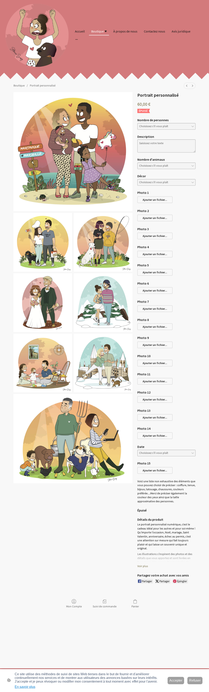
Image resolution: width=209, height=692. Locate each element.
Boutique (19, 85)
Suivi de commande (105, 606)
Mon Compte (74, 606)
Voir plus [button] (142, 566)
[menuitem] (187, 86)
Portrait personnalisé (43, 85)
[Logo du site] (37, 35)
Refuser (195, 680)
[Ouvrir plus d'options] (76, 39)
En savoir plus (25, 687)
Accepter (175, 680)
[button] (154, 199)
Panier (135, 606)
